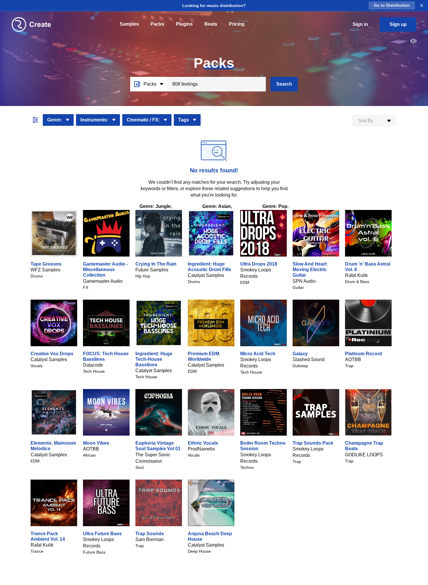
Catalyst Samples (206, 275)
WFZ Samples (45, 269)
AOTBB (353, 359)
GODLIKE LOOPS (364, 454)
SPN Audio (304, 281)
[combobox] (374, 120)
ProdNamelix (201, 448)
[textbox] (373, 121)
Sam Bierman (149, 539)
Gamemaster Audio (103, 281)
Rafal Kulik (356, 275)
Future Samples (151, 269)
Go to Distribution (392, 5)
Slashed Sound (309, 359)
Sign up (398, 24)
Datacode (93, 365)
